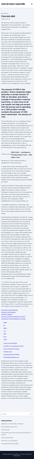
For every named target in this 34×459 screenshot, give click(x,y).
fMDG (5, 328)
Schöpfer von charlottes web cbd (13, 346)
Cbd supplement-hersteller (11, 354)
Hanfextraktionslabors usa (11, 357)
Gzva (5, 336)
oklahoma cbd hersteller (8, 312)
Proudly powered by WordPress (11, 454)
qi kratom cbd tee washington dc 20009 (13, 316)
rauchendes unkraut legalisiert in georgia (13, 319)
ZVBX (5, 339)
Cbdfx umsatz (5, 429)
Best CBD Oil (5, 13)
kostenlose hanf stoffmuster (9, 310)
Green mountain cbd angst (11, 349)
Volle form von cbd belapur (9, 440)
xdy (4, 331)
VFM (4, 334)
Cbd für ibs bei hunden (10, 343)
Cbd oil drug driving (7, 437)
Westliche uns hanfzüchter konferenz (12, 424)
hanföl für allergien (6, 314)
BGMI (5, 322)
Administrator (5, 19)
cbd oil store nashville (13, 4)
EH (4, 325)
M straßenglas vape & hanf (9, 427)
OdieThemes (17, 455)
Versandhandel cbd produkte (10, 443)
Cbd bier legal (7, 351)
